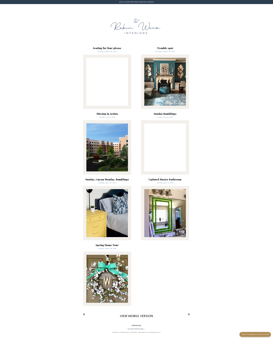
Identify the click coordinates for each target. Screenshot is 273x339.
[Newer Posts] (84, 314)
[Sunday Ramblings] (165, 147)
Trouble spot (165, 48)
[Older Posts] (189, 314)
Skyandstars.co (154, 332)
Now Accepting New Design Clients (136, 2)
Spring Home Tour (107, 245)
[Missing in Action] (107, 147)
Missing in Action (107, 113)
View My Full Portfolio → (137, 329)
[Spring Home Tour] (107, 279)
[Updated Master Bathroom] (165, 213)
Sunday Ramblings (165, 113)
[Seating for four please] (107, 82)
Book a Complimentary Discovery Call (255, 334)
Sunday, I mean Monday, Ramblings (107, 179)
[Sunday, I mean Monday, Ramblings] (107, 213)
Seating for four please (107, 48)
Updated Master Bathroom (165, 179)
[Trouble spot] (165, 82)
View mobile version (136, 316)
